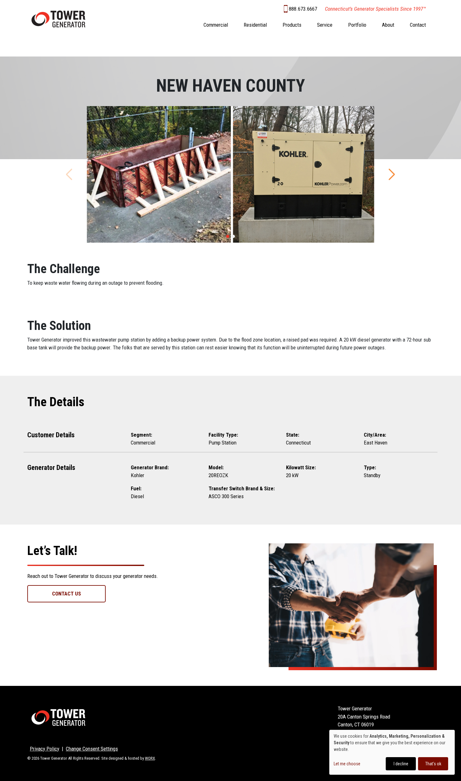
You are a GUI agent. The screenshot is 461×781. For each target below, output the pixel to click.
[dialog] (392, 752)
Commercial (216, 25)
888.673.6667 (303, 9)
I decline (401, 763)
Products (292, 25)
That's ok (433, 763)
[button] (227, 236)
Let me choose (347, 763)
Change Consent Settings (92, 749)
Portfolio (357, 25)
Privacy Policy (44, 749)
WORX (150, 758)
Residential (255, 25)
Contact (418, 25)
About (388, 25)
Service (324, 25)
